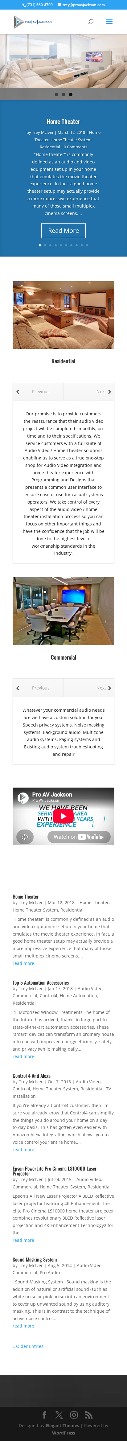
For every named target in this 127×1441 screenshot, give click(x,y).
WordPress (63, 1433)
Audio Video (90, 988)
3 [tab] (70, 94)
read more (23, 963)
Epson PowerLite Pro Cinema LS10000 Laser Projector (55, 1171)
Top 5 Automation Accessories (41, 982)
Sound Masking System (35, 1259)
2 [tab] (63, 94)
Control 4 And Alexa (32, 1075)
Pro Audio (50, 1272)
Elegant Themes (62, 1425)
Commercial (25, 995)
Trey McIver (43, 132)
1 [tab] (56, 94)
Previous (41, 391)
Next (101, 391)
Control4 (48, 995)
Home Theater (63, 121)
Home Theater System (71, 139)
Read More (63, 230)
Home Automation (78, 995)
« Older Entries (28, 1346)
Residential (50, 147)
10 (87, 245)
